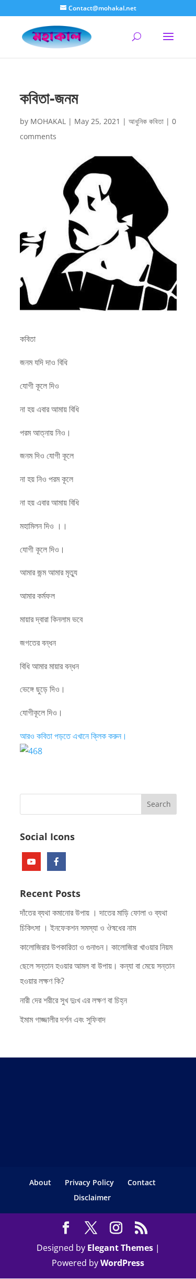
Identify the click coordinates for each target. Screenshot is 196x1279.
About (40, 1182)
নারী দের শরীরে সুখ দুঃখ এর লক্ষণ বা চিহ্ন (73, 1000)
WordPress (122, 1263)
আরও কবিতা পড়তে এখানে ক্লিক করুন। (73, 736)
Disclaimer (92, 1197)
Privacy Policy (89, 1182)
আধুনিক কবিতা (146, 121)
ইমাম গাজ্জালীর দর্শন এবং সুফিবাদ (63, 1019)
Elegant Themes (120, 1247)
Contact (142, 1182)
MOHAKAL (48, 121)
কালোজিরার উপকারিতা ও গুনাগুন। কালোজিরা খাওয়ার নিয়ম (96, 947)
